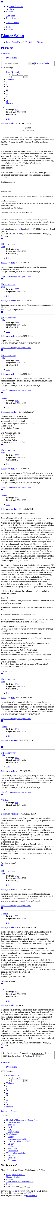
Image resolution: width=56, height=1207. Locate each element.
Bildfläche (12, 1158)
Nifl (2, 107)
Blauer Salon (12, 35)
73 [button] (7, 93)
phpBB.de (29, 1193)
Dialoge (11, 1136)
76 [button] (7, 100)
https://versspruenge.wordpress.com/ (16, 276)
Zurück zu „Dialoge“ (9, 1111)
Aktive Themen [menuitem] (12, 22)
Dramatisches (13, 1132)
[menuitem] (9, 11)
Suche (31, 63)
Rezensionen (13, 1151)
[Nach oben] (2, 238)
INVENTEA (31, 1195)
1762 (17, 401)
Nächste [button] (9, 103)
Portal (8, 42)
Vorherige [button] (10, 79)
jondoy (4, 398)
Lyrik (10, 1127)
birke (3, 246)
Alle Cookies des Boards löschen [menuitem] (19, 1182)
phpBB (14, 1191)
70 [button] (7, 86)
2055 (17, 289)
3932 (17, 110)
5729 (17, 249)
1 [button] (6, 82)
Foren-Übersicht (18, 1175)
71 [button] (7, 89)
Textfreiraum (11, 1134)
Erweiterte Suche (42, 63)
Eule (3, 287)
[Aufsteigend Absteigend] (30, 1056)
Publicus (11, 1146)
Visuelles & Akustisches (16, 1153)
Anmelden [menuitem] (10, 16)
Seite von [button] (12, 72)
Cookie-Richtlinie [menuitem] (13, 1177)
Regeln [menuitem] (9, 1184)
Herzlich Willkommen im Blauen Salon (22, 1120)
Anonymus (12, 1148)
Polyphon (12, 1160)
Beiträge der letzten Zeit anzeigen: (17, 1053)
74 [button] (7, 96)
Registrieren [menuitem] (11, 18)
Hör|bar (11, 1155)
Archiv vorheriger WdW (19, 1141)
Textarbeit (10, 1125)
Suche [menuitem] (12, 9)
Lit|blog (11, 1144)
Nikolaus (4, 800)
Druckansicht (11, 58)
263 (16, 802)
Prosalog (7, 47)
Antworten (5, 53)
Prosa (10, 1129)
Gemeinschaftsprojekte (17, 1139)
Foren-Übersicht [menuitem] (16, 6)
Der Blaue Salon (14, 1122)
